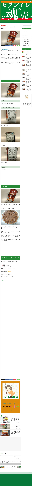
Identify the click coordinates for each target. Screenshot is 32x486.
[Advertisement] (10, 72)
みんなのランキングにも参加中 (8, 410)
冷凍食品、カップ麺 (4, 25)
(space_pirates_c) (4, 49)
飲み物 (2, 280)
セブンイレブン (25, 37)
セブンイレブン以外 (26, 39)
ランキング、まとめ (26, 43)
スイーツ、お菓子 (25, 35)
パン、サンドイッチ (26, 41)
